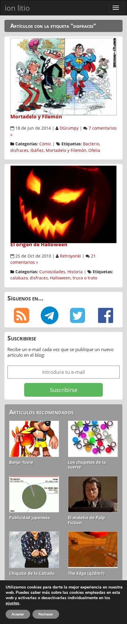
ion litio (17, 8)
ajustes (12, 603)
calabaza (19, 278)
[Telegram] (49, 315)
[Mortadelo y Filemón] (63, 76)
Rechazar (45, 614)
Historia (75, 271)
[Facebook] (106, 315)
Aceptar (18, 614)
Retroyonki (70, 256)
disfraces (19, 150)
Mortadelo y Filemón (36, 116)
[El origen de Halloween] (63, 204)
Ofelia (94, 150)
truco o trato (85, 278)
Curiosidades (52, 271)
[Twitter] (78, 315)
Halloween (60, 278)
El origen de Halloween (38, 244)
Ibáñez (37, 150)
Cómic (45, 144)
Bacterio (91, 144)
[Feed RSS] (21, 315)
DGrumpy (69, 128)
